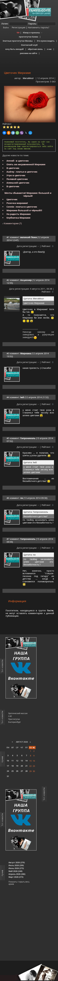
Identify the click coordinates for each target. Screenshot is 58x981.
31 (8, 776)
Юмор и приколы (31, 32)
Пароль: (32, 23)
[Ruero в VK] (21, 668)
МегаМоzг (28, 78)
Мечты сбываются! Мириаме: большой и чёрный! (27, 194)
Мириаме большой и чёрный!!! (24, 210)
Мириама (25, 353)
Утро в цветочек (15, 175)
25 (12, 771)
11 (12, 760)
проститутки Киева (28, 36)
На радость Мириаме (18, 214)
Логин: (4, 23)
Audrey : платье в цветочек (21, 171)
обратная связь (35, 49)
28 (26, 771)
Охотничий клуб (29, 45)
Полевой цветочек (17, 179)
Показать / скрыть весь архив (19, 882)
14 (26, 760)
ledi (22, 397)
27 (22, 771)
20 (22, 766)
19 (17, 766)
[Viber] (22, 133)
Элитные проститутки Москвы (18, 41)
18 (12, 766)
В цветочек (12, 168)
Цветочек (11, 199)
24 (8, 771)
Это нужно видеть (45, 41)
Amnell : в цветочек (17, 160)
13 (22, 760)
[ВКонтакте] (4, 133)
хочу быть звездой (14, 49)
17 (8, 766)
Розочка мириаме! (17, 203)
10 (8, 760)
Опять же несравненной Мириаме (25, 164)
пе (21, 498)
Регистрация (18, 27)
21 (26, 766)
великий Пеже (28, 237)
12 (17, 760)
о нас (49, 49)
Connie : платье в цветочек (21, 206)
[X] (26, 133)
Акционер (26, 280)
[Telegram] (13, 133)
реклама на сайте (28, 53)
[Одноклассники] (9, 133)
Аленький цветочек (17, 182)
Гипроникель (27, 438)
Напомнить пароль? (38, 27)
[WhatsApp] (17, 133)
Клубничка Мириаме (18, 217)
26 (17, 771)
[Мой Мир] (30, 133)
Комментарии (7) (12, 223)
